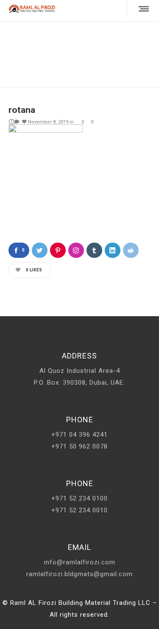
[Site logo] (31, 8)
